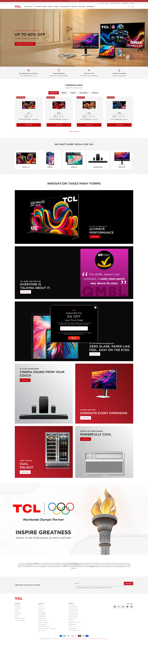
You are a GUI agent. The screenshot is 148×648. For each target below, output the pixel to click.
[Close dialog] (95, 307)
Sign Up (74, 338)
